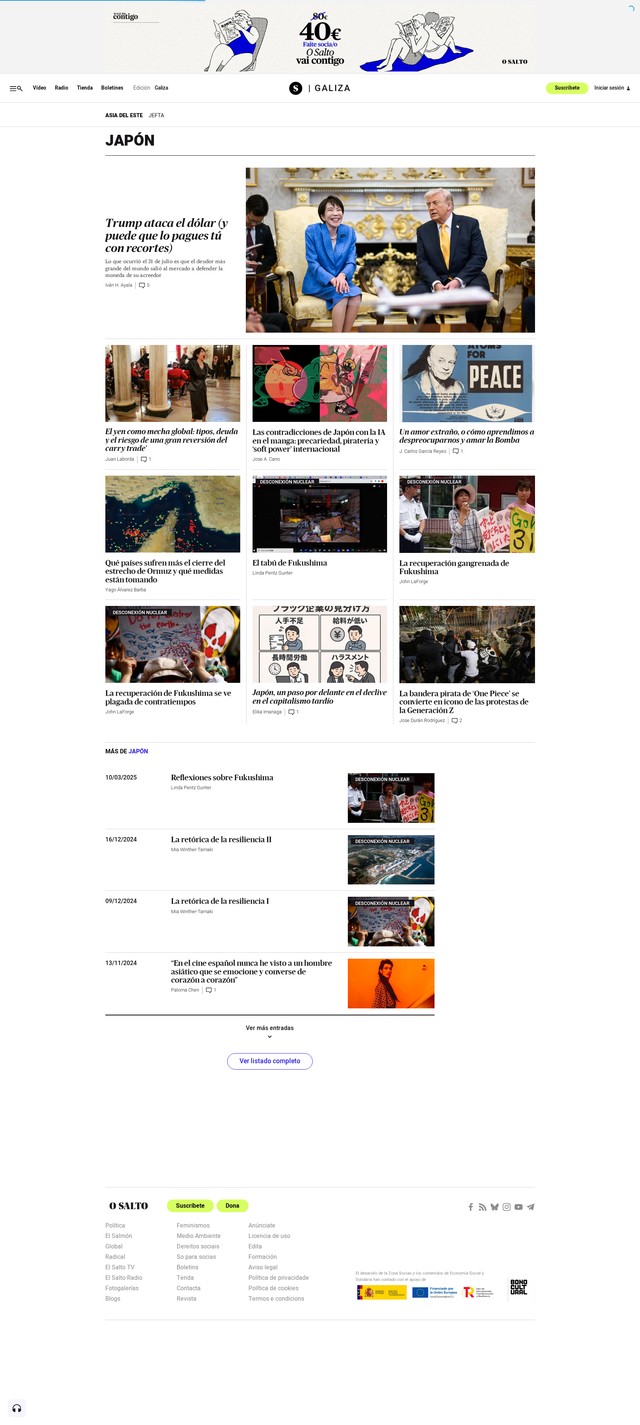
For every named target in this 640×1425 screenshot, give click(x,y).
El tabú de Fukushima (290, 562)
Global (114, 1246)
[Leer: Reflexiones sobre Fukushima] (391, 798)
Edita (255, 1246)
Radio (61, 88)
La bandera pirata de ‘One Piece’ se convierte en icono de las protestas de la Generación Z (464, 702)
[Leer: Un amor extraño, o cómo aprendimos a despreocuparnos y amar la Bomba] (467, 383)
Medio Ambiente (199, 1235)
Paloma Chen (185, 990)
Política (115, 1225)
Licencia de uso (269, 1235)
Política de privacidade (278, 1277)
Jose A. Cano (266, 459)
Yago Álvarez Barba (125, 590)
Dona (232, 1205)
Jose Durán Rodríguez (422, 720)
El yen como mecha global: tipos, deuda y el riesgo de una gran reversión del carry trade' (171, 440)
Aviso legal (263, 1266)
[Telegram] (530, 1206)
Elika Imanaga (267, 712)
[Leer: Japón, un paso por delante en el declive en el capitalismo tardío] (320, 644)
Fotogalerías (122, 1287)
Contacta (189, 1287)
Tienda (85, 88)
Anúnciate (261, 1225)
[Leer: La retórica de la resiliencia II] (391, 860)
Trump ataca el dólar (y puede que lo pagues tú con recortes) (166, 235)
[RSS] (482, 1206)
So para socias (196, 1256)
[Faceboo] (470, 1206)
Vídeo (39, 88)
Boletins (187, 1266)
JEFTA (156, 115)
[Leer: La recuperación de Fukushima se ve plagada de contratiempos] (172, 644)
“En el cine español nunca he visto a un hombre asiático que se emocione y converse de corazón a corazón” (251, 971)
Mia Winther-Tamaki (192, 849)
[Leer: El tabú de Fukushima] (320, 514)
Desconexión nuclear (287, 482)
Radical (115, 1256)
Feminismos (193, 1225)
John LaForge (413, 581)
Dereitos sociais (198, 1246)
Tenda (185, 1277)
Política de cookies (273, 1287)
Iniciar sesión (609, 88)
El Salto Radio (123, 1277)
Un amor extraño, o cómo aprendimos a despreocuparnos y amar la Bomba (466, 436)
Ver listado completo (269, 1061)
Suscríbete (567, 88)
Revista (187, 1298)
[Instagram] (506, 1206)
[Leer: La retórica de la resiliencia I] (391, 921)
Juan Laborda (119, 459)
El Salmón (118, 1235)
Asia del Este (124, 115)
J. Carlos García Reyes (422, 451)
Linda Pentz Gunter (273, 573)
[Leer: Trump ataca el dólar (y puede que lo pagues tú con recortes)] (390, 250)
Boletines (112, 88)
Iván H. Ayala (118, 285)
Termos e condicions (276, 1298)
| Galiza (329, 88)
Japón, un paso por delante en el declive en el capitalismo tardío (320, 697)
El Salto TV (120, 1266)
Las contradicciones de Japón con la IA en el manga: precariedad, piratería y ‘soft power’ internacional (319, 440)
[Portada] (298, 88)
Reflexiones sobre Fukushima (222, 777)
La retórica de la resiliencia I (220, 900)
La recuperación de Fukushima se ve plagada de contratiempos (168, 697)
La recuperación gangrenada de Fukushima (454, 567)
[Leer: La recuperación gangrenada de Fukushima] (467, 514)
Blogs (112, 1298)
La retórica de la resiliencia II (221, 839)
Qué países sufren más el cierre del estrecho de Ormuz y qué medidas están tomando (165, 571)
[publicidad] (320, 38)
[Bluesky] (494, 1206)
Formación (262, 1256)
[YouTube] (518, 1206)
